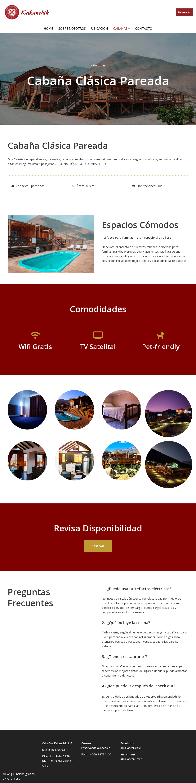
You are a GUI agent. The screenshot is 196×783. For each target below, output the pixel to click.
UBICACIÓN (99, 28)
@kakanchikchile (130, 748)
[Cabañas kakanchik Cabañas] (27, 12)
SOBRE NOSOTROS (72, 28)
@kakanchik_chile (131, 759)
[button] (129, 28)
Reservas (184, 12)
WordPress (12, 778)
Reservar (98, 546)
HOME (48, 28)
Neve (6, 774)
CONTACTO (143, 28)
